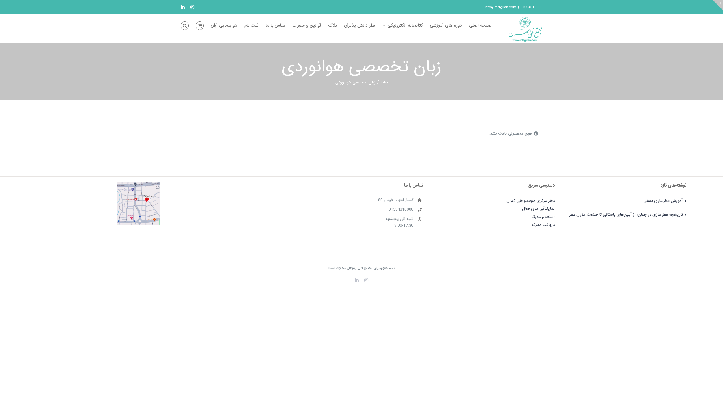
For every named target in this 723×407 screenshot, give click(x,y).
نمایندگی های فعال (538, 208)
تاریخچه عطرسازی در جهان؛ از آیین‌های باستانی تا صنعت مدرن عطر (626, 214)
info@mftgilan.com (500, 7)
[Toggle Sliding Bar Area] (718, 5)
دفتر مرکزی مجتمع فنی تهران (530, 200)
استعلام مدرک (543, 216)
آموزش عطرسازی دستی (663, 200)
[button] (185, 25)
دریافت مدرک (543, 224)
